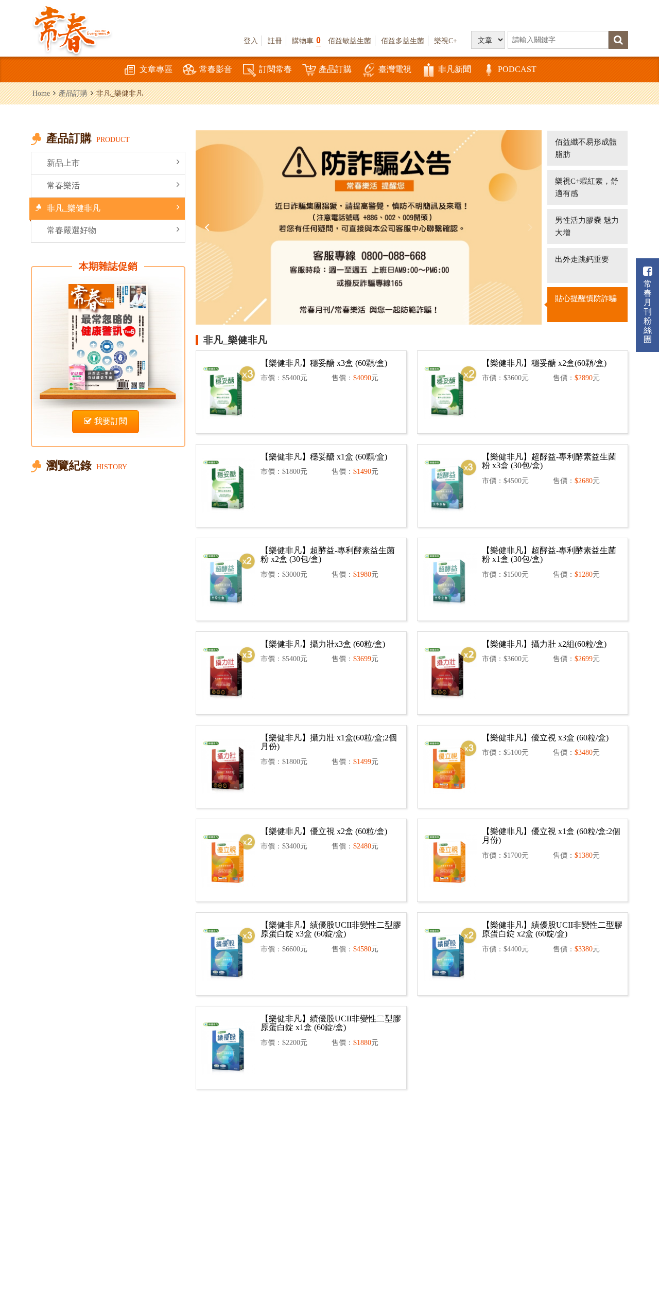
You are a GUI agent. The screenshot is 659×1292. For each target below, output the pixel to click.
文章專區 (156, 69)
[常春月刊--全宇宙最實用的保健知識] (72, 29)
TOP (639, 1228)
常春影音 (215, 69)
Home (41, 93)
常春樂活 (63, 185)
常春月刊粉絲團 (648, 311)
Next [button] (528, 227)
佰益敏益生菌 (349, 41)
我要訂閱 (110, 421)
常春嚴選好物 (71, 230)
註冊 (275, 41)
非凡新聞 (454, 69)
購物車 (306, 40)
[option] (369, 227)
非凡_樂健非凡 (73, 208)
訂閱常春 (275, 69)
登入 (251, 41)
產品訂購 (335, 69)
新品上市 (63, 162)
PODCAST (517, 69)
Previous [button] (208, 227)
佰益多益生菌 (402, 41)
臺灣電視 (394, 69)
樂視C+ (445, 41)
